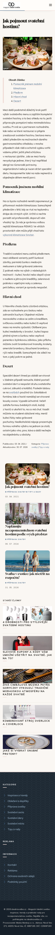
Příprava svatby (16, 492)
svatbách (14, 392)
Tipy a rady (44, 447)
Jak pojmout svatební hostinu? (27, 487)
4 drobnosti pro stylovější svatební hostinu (25, 624)
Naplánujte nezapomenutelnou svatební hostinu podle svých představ (26, 530)
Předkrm (18, 92)
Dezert (17, 100)
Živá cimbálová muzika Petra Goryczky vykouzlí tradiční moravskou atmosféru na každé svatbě (26, 689)
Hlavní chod (20, 96)
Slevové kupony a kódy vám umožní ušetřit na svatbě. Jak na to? (27, 655)
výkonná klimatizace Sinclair (18, 234)
